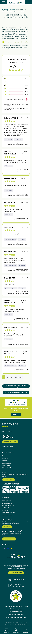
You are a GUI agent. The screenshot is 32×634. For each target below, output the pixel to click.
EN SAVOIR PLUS (9, 539)
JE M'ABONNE (8, 479)
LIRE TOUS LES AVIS (10, 442)
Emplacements (7, 503)
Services (5, 510)
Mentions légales (16, 609)
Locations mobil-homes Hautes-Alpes (16, 386)
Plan (3, 456)
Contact (4, 460)
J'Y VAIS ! (16, 414)
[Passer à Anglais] (4, 548)
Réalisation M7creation (20, 624)
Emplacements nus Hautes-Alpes (16, 392)
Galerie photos (7, 515)
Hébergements (7, 501)
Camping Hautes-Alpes (9, 9)
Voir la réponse (11, 239)
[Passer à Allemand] (11, 548)
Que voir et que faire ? (9, 512)
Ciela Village (6, 465)
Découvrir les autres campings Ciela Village (16, 409)
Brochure (5, 458)
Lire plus (9, 139)
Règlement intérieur (16, 614)
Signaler (19, 139)
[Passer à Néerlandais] (8, 548)
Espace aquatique (8, 505)
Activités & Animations (9, 508)
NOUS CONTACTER (16, 572)
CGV (26, 606)
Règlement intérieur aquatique (16, 617)
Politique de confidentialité (13, 606)
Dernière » (18, 377)
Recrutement (6, 468)
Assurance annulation (16, 612)
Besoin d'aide (6, 463)
